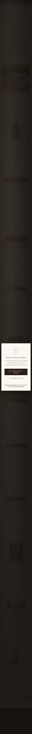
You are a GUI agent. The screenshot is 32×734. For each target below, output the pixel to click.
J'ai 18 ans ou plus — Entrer (16, 371)
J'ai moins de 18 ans (16, 378)
